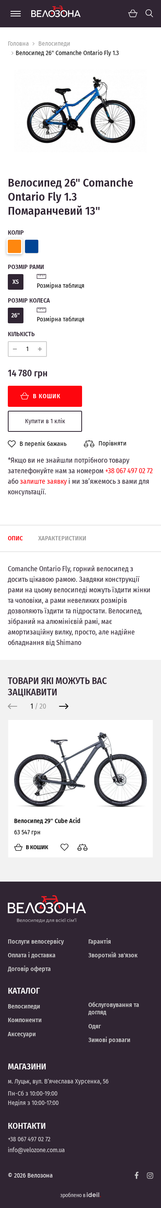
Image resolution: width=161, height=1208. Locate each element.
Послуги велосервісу (36, 941)
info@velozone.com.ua (36, 1150)
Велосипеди (54, 43)
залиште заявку (43, 481)
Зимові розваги (109, 1040)
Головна (18, 43)
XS (16, 281)
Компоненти (25, 1020)
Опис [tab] (15, 538)
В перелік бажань (43, 443)
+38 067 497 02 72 (129, 471)
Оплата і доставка (31, 955)
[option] (80, 110)
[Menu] (15, 13)
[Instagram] (150, 1175)
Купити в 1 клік (45, 421)
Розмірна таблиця (60, 285)
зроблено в (73, 1195)
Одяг (94, 1026)
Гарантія (99, 941)
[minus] (15, 349)
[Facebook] (136, 1175)
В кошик (47, 396)
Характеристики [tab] (62, 538)
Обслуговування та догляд (113, 1008)
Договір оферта (29, 969)
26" (15, 315)
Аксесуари (22, 1034)
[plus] (40, 349)
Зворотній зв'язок (113, 955)
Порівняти (112, 443)
